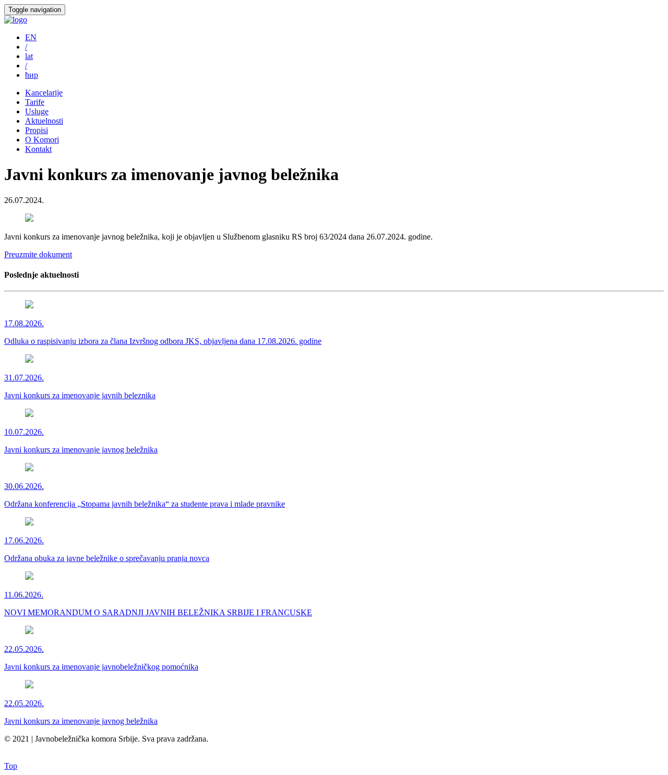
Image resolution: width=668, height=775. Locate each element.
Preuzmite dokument (38, 254)
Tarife (34, 102)
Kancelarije (44, 92)
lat (29, 56)
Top (10, 765)
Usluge (37, 111)
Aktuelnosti (44, 120)
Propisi (36, 130)
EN (31, 37)
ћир (31, 74)
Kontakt (38, 149)
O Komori (42, 139)
